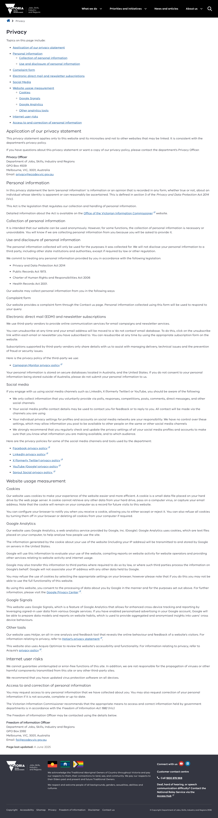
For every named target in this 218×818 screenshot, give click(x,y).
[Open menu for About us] (201, 8)
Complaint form (24, 70)
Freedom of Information (72, 809)
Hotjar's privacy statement (81, 639)
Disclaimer (94, 809)
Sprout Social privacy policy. (33, 472)
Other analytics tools (34, 110)
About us (192, 9)
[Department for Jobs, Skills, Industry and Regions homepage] (22, 9)
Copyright (12, 809)
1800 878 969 (174, 778)
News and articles (166, 9)
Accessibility (27, 809)
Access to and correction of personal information (47, 123)
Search (210, 9)
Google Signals (29, 98)
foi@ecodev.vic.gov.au (31, 740)
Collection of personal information (43, 58)
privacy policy (29, 650)
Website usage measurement (33, 88)
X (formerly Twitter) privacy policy (36, 460)
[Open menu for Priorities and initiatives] (145, 8)
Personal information (27, 54)
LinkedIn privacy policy (29, 454)
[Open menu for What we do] (100, 8)
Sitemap (41, 809)
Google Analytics (31, 104)
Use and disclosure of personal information (49, 64)
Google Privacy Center (62, 592)
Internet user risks (25, 116)
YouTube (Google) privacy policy (35, 466)
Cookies (24, 92)
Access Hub (164, 796)
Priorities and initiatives (126, 9)
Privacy (52, 809)
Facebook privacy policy (30, 448)
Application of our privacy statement (39, 47)
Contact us (108, 809)
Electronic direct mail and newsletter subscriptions (49, 76)
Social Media (22, 82)
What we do (89, 9)
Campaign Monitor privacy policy (36, 365)
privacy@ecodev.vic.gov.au (35, 174)
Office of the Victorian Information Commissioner (118, 213)
